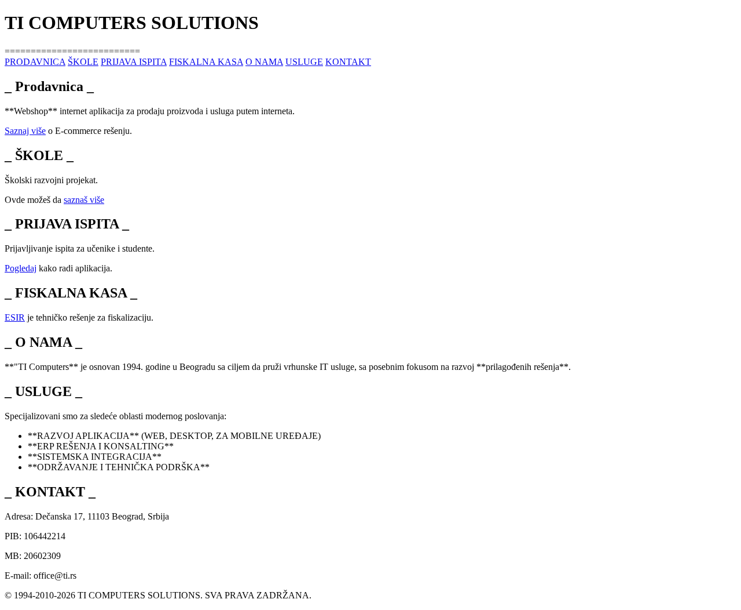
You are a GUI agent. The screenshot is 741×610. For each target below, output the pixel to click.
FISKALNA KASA (206, 62)
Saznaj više (25, 131)
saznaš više (84, 200)
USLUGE (304, 62)
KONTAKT (348, 62)
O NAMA (264, 62)
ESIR (15, 317)
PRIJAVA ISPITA (134, 62)
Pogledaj (20, 268)
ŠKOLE (83, 62)
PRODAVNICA (35, 62)
